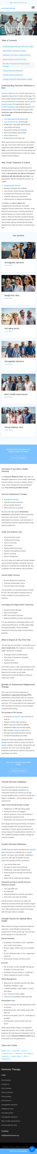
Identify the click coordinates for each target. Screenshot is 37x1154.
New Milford (28, 1053)
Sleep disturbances (10, 135)
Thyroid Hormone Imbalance (13, 71)
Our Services (6, 1100)
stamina (27, 730)
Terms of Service (7, 1092)
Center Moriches (7, 1053)
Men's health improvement (16, 394)
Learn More (8, 265)
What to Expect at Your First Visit (14, 59)
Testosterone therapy (11, 499)
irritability (24, 130)
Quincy (24, 1051)
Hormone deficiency (8, 93)
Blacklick (18, 1053)
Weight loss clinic (11, 295)
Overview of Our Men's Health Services (16, 55)
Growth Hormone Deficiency (13, 75)
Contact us (5, 1084)
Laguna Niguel (16, 1056)
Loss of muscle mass (11, 122)
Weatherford (5, 1059)
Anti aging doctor (11, 328)
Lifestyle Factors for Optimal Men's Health (17, 79)
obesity (3, 745)
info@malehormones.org (20, 2)
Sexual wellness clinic (13, 427)
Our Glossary (6, 1080)
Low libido (7, 119)
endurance (17, 730)
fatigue (18, 127)
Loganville (5, 1056)
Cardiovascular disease (12, 185)
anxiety (10, 996)
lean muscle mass (17, 716)
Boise (26, 1056)
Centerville (15, 1051)
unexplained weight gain (26, 795)
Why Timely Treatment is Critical (14, 51)
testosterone (11, 101)
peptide (13, 615)
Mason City (5, 1051)
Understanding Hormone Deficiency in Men (18, 46)
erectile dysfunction (21, 119)
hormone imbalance (8, 107)
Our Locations (6, 1088)
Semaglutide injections (14, 262)
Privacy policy (6, 1096)
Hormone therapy (8, 8)
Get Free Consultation (18, 458)
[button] (33, 7)
